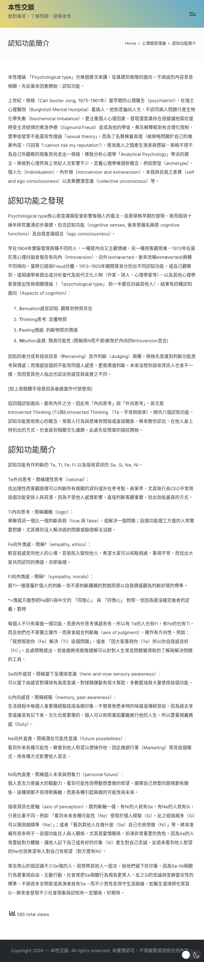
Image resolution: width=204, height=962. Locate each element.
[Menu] (192, 14)
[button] (191, 954)
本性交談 (21, 7)
